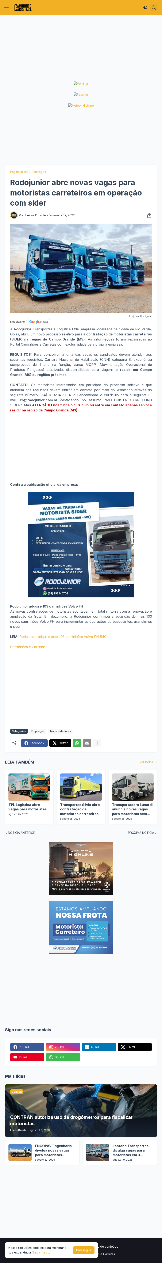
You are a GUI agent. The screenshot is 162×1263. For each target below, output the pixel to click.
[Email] (87, 743)
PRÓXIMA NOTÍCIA (141, 832)
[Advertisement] (81, 48)
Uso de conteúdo (106, 1246)
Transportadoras (60, 731)
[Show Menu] (6, 7)
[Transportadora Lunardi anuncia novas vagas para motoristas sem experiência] (133, 787)
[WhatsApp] (77, 743)
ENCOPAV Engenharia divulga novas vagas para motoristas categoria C (53, 1150)
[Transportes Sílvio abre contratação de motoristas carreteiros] (81, 787)
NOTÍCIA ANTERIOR (21, 832)
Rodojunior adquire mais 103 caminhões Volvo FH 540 (62, 637)
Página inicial (19, 172)
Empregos (39, 172)
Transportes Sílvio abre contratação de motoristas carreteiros (80, 809)
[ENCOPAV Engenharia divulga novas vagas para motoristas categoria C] (20, 1152)
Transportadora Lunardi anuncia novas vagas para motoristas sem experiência (132, 809)
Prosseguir (83, 1250)
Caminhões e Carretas (28, 647)
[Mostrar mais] (97, 743)
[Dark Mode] (145, 7)
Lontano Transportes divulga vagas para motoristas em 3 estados (130, 1150)
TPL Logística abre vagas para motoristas (27, 807)
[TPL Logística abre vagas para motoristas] (29, 787)
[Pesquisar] (154, 7)
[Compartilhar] (148, 215)
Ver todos (146, 762)
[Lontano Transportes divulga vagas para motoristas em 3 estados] (97, 1152)
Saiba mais (39, 1252)
